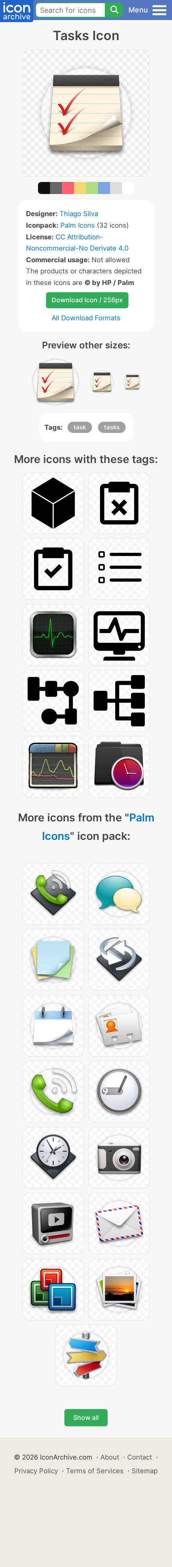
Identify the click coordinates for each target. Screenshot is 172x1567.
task (80, 427)
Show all (86, 1417)
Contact (139, 1457)
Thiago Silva (79, 214)
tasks (112, 427)
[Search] (114, 10)
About (109, 1457)
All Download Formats (86, 318)
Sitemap (145, 1471)
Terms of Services (95, 1471)
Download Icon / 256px (87, 300)
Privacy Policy (36, 1471)
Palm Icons (77, 225)
